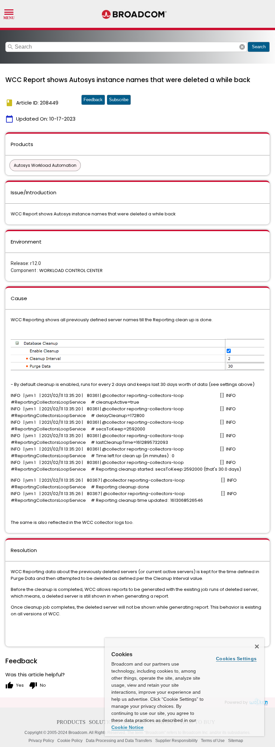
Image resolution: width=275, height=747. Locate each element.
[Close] (257, 646)
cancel (242, 47)
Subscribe (118, 99)
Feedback (93, 99)
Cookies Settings (236, 658)
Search (259, 46)
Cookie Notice (127, 727)
